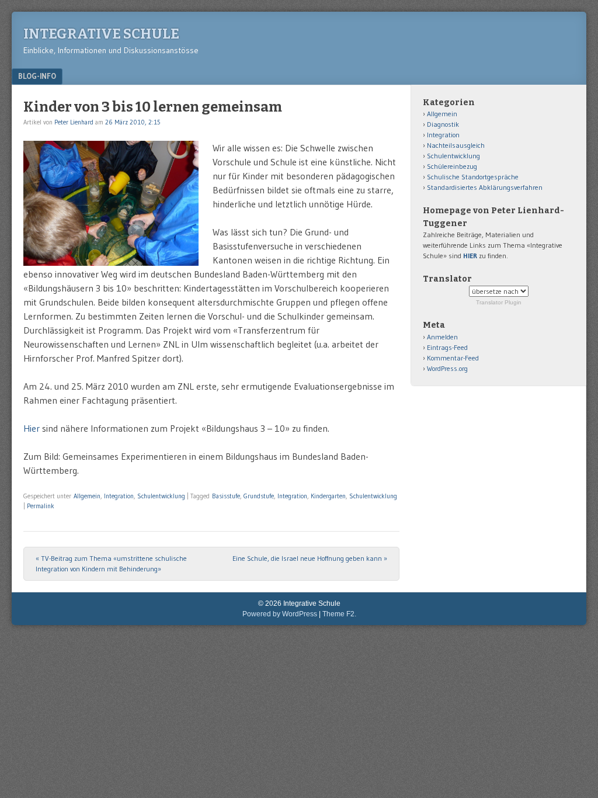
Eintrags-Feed (447, 347)
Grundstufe (259, 496)
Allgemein (87, 496)
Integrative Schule (101, 34)
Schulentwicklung (161, 496)
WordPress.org (447, 368)
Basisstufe (226, 496)
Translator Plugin (498, 302)
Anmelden (442, 336)
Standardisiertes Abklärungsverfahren (485, 187)
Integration (119, 496)
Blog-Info (37, 76)
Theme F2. (339, 614)
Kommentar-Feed (453, 357)
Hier (31, 428)
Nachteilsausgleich (456, 145)
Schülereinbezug (452, 166)
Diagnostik (443, 124)
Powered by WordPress (279, 614)
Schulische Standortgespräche (473, 176)
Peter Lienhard (73, 122)
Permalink (40, 506)
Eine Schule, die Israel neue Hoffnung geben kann (309, 558)
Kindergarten (328, 496)
